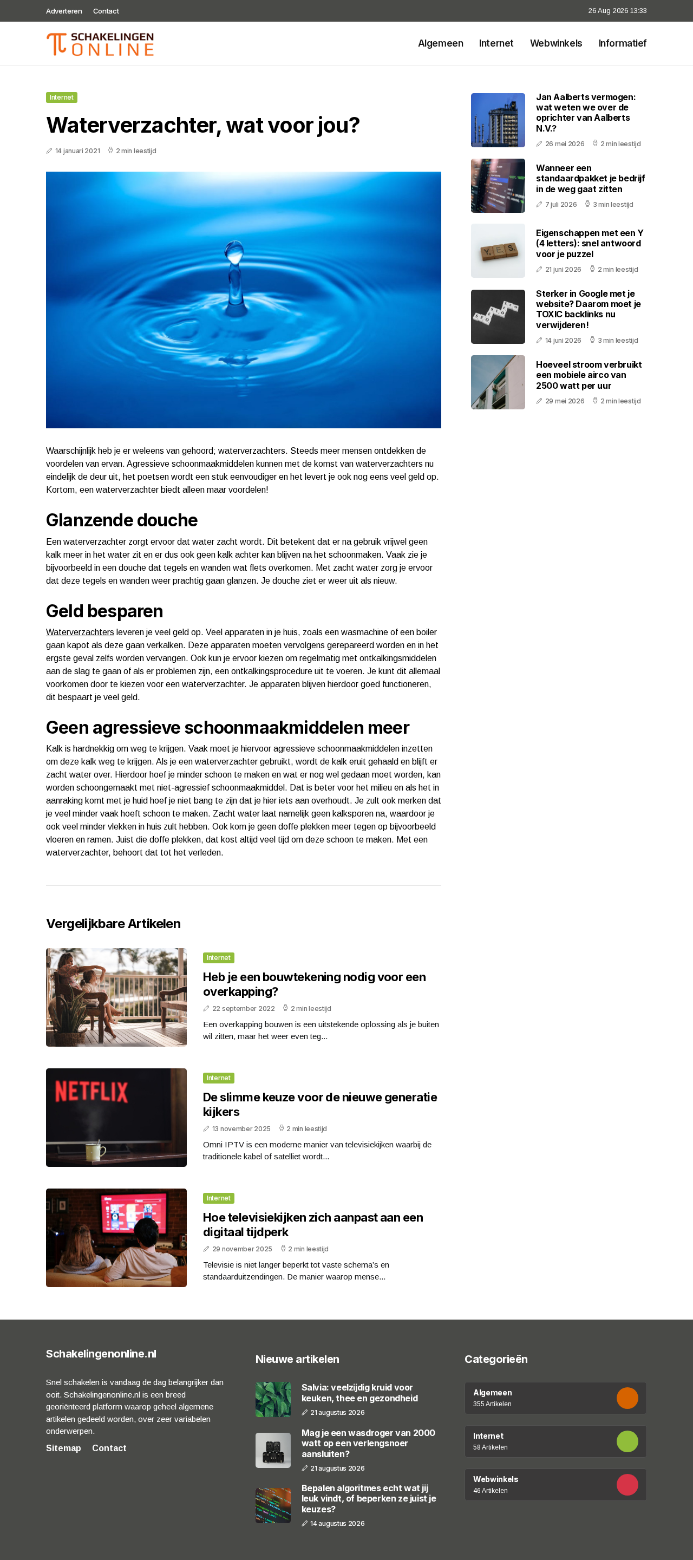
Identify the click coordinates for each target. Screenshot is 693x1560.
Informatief (623, 43)
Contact (106, 10)
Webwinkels (556, 43)
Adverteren (64, 10)
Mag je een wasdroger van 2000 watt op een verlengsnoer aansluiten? (368, 1443)
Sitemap (63, 1448)
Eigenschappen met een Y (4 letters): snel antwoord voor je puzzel (590, 243)
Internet (496, 43)
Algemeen (440, 43)
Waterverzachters (80, 632)
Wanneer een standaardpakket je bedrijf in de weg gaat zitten (590, 178)
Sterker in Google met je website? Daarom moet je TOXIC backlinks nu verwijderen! (588, 309)
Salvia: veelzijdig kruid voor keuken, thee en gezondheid (360, 1392)
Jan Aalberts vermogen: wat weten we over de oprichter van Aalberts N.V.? (586, 113)
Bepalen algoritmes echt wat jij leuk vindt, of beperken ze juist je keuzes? (369, 1498)
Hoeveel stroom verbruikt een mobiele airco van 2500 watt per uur (589, 374)
